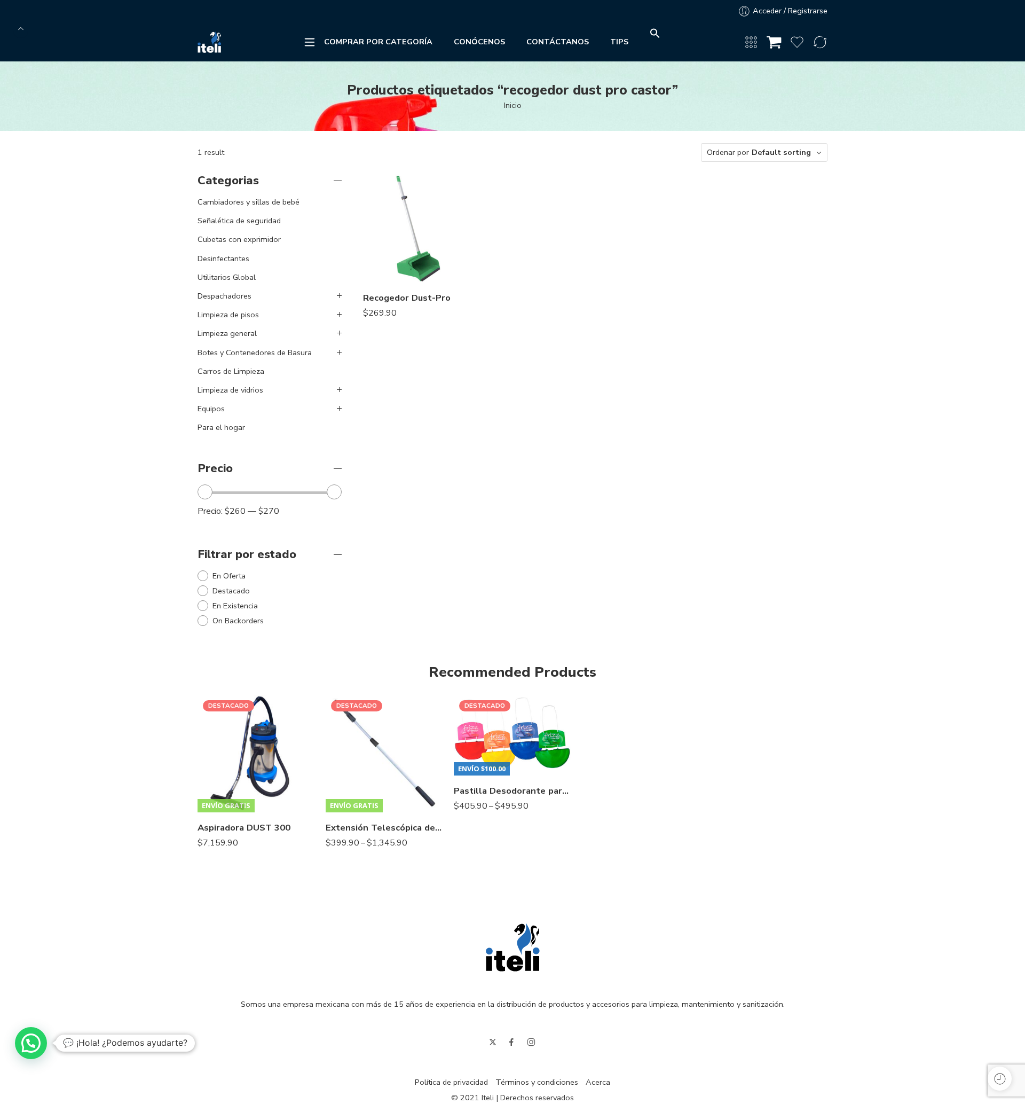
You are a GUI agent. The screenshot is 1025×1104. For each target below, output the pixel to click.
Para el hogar (221, 427)
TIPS (619, 41)
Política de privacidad (451, 1082)
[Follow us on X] (492, 1042)
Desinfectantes (223, 258)
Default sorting (781, 152)
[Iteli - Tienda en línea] (209, 42)
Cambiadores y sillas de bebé (248, 202)
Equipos (211, 408)
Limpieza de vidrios (230, 390)
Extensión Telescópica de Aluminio (384, 827)
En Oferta (229, 575)
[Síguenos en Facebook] (511, 1042)
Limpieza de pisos (228, 314)
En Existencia (235, 605)
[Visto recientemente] (1000, 1079)
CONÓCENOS (479, 41)
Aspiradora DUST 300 (244, 827)
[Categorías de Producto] (751, 42)
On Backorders (238, 620)
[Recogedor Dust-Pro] (417, 228)
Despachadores (224, 296)
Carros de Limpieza (231, 371)
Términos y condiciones (536, 1082)
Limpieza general (227, 333)
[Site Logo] (513, 946)
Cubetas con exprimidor (239, 239)
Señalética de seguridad (239, 220)
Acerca (598, 1082)
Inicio (513, 105)
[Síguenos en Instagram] (531, 1042)
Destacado (231, 590)
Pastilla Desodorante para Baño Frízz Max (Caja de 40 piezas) (512, 791)
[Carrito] (774, 42)
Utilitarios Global (227, 277)
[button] (655, 35)
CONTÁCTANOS (557, 41)
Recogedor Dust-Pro (407, 298)
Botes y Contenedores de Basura (255, 352)
